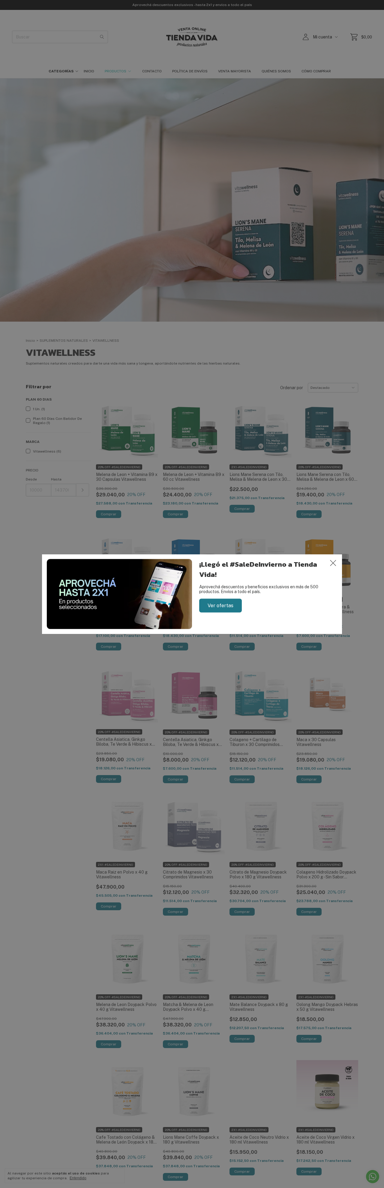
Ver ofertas (220, 605)
